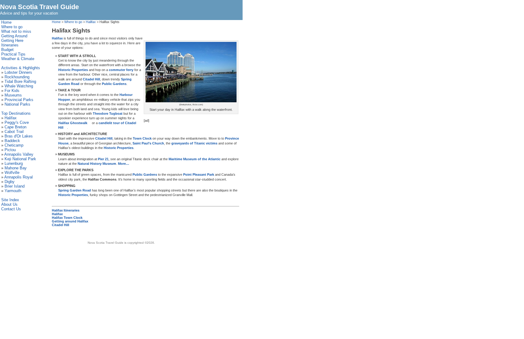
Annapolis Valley (18, 154)
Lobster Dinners (18, 72)
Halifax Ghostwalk (72, 123)
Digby (10, 181)
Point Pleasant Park (198, 174)
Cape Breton (15, 127)
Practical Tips (13, 54)
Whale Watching (19, 86)
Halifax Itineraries (65, 210)
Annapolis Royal (18, 177)
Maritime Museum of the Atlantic (194, 159)
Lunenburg (14, 163)
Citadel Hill (91, 79)
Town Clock (142, 138)
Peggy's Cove (17, 122)
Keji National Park (20, 159)
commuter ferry (121, 70)
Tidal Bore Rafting (20, 81)
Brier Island (15, 186)
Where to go (73, 22)
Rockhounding (17, 77)
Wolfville (12, 172)
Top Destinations (16, 113)
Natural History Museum (97, 163)
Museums (13, 95)
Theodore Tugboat (108, 113)
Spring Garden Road (74, 190)
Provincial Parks (19, 99)
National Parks (17, 104)
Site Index (10, 200)
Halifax (91, 22)
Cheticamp (14, 145)
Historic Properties (73, 70)
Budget (7, 49)
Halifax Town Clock (67, 217)
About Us (9, 204)
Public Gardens (114, 84)
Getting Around (14, 36)
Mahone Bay (16, 168)
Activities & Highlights (20, 68)
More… (123, 163)
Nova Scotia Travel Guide (39, 7)
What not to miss (16, 31)
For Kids (12, 90)
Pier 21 (103, 159)
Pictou (10, 149)
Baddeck (12, 140)
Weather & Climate (17, 58)
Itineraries (9, 45)
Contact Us (11, 209)
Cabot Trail (14, 131)
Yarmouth (13, 190)
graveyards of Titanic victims (194, 143)
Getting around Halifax (70, 221)
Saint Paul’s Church (148, 143)
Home (56, 22)
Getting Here (12, 40)
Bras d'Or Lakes (19, 136)
